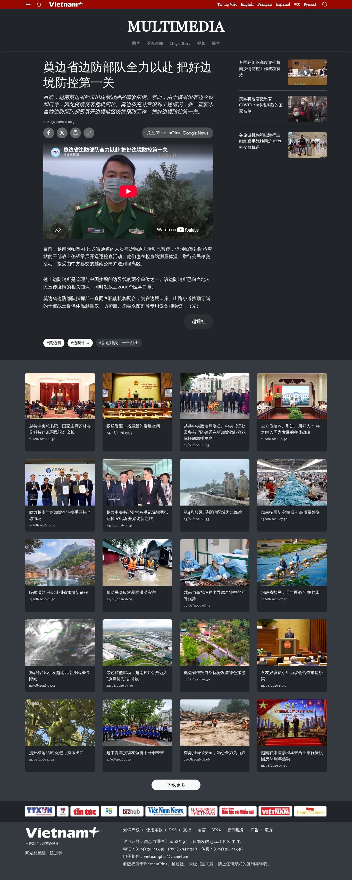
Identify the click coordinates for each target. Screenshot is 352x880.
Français (264, 4)
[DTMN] (238, 811)
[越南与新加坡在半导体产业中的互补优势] (214, 562)
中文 (297, 4)
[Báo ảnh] (275, 811)
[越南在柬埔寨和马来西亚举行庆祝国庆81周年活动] (292, 722)
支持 (187, 829)
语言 (202, 829)
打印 (75, 132)
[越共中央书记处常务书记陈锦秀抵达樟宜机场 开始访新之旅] (137, 482)
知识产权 (131, 829)
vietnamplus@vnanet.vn (166, 856)
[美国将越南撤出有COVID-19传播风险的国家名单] (307, 109)
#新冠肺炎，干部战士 (119, 342)
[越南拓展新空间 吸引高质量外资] (292, 482)
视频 (201, 43)
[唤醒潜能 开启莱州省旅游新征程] (60, 562)
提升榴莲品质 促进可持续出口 (56, 752)
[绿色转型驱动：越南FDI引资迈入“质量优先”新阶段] (137, 642)
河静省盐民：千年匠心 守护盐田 (290, 592)
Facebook (48, 132)
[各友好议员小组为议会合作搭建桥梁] (292, 642)
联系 (269, 829)
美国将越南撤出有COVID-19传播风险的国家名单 (261, 105)
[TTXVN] (39, 811)
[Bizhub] (131, 811)
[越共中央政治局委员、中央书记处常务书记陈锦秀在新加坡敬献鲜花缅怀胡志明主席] (214, 396)
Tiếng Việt (227, 4)
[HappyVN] (310, 811)
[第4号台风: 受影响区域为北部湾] (214, 482)
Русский (310, 4)
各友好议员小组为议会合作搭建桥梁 (292, 675)
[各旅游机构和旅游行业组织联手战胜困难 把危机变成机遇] (307, 145)
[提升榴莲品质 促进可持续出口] (60, 722)
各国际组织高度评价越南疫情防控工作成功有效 (259, 68)
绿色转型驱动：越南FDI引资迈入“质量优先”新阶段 (136, 675)
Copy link (88, 132)
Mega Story (180, 43)
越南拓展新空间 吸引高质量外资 (290, 512)
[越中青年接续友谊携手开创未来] (137, 722)
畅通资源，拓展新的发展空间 (133, 426)
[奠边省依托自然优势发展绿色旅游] (214, 642)
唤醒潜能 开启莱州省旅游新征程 (58, 592)
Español (283, 4)
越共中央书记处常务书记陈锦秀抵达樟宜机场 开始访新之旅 (137, 515)
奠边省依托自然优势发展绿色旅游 (215, 672)
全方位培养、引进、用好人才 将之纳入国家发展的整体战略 (290, 429)
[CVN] (202, 811)
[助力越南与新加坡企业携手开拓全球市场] (60, 482)
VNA (216, 829)
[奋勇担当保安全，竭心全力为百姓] (214, 722)
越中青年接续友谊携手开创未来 (135, 752)
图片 (136, 43)
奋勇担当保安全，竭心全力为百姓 (215, 752)
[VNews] (63, 811)
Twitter (62, 132)
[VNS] (166, 811)
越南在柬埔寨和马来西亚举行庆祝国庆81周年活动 (292, 755)
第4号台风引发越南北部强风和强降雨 (59, 675)
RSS (173, 829)
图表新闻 (155, 43)
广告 (254, 829)
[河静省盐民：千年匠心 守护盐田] (292, 562)
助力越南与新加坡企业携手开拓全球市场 (60, 515)
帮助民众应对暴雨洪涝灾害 (131, 592)
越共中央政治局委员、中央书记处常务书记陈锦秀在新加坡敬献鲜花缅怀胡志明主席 (215, 432)
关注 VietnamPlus (163, 132)
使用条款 (154, 829)
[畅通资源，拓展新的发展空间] (137, 396)
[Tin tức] (84, 811)
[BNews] (109, 811)
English (247, 4)
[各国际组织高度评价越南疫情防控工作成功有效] (307, 72)
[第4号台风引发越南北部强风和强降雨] (60, 642)
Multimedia (176, 26)
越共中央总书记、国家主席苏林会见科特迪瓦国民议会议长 (60, 429)
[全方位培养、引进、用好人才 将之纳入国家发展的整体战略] (292, 396)
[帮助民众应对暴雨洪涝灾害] (137, 562)
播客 (216, 43)
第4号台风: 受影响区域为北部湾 (213, 512)
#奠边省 (53, 342)
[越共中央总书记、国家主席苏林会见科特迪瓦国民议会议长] (60, 396)
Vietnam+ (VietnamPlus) (66, 4)
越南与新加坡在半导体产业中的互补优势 (215, 595)
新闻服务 (236, 829)
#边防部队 (80, 342)
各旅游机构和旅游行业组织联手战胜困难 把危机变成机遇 (260, 141)
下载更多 (176, 785)
